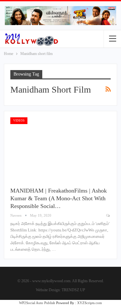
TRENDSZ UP (73, 290)
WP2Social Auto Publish (37, 303)
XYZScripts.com (89, 303)
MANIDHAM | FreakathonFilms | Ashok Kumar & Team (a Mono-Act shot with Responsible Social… (58, 198)
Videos (19, 120)
